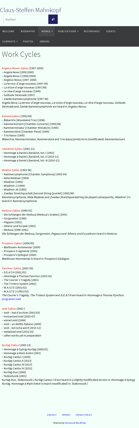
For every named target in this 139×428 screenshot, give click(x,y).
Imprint (66, 414)
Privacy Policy (84, 414)
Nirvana (69, 422)
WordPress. (80, 422)
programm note (11, 299)
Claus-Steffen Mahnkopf (30, 10)
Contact (52, 414)
